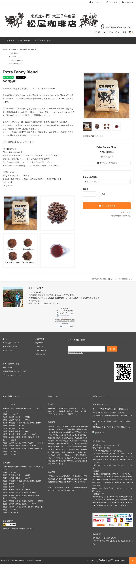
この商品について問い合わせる (103, 279)
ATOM (10, 367)
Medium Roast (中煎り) (28, 49)
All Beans (14, 53)
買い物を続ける (124, 279)
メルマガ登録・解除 (42, 40)
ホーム (5, 49)
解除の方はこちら (75, 352)
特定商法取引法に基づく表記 (15, 371)
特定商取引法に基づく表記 (121, 216)
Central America (17, 60)
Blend (13, 49)
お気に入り (108, 157)
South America (16, 64)
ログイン (111, 2)
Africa (13, 57)
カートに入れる (108, 206)
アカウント (95, 2)
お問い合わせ (24, 40)
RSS (4, 367)
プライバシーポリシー (12, 375)
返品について (126, 212)
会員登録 (127, 2)
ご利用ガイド (9, 40)
